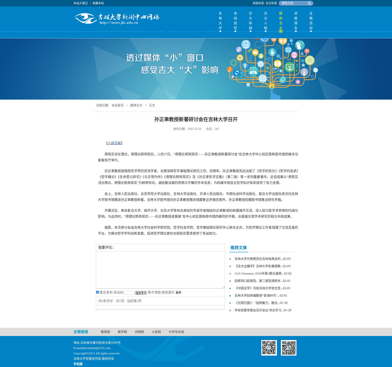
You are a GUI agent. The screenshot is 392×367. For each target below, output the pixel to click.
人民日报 (114, 143)
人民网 (156, 332)
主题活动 (311, 21)
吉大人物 (265, 21)
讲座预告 (295, 21)
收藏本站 (98, 3)
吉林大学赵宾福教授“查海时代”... (257, 295)
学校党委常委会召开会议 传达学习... (259, 310)
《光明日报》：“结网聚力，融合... (257, 303)
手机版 (78, 364)
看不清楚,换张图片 (161, 292)
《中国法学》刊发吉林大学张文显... (259, 288)
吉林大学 (220, 21)
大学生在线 (176, 332)
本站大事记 (81, 3)
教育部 (105, 332)
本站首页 (235, 21)
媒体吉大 (280, 21)
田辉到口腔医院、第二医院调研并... (259, 280)
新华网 (122, 332)
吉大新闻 (250, 21)
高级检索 (258, 3)
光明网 (139, 332)
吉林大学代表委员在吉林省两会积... (259, 258)
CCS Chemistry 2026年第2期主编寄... (259, 273)
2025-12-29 (194, 128)
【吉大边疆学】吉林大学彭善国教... (259, 266)
